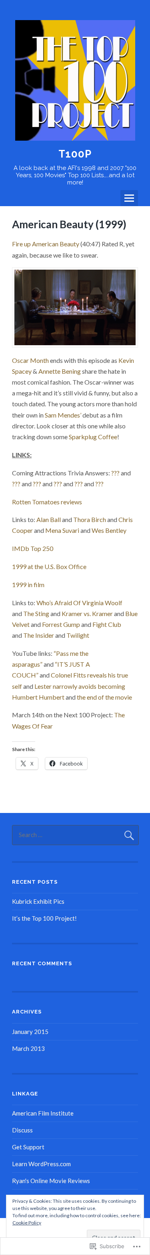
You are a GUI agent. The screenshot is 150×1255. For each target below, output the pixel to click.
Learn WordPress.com (41, 1163)
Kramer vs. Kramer (87, 613)
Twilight (77, 635)
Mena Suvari (62, 530)
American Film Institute (43, 1113)
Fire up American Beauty (45, 244)
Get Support (28, 1147)
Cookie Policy (26, 1223)
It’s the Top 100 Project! (44, 918)
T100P (75, 154)
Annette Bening (59, 371)
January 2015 (30, 1031)
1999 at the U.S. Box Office (49, 566)
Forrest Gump (61, 624)
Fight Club (106, 624)
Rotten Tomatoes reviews (47, 502)
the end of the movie (104, 697)
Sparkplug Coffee (93, 436)
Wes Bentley (109, 530)
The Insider (38, 635)
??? (115, 473)
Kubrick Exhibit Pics (38, 901)
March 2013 (28, 1048)
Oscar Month (30, 360)
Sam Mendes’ (63, 415)
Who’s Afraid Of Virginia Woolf (79, 602)
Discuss (22, 1130)
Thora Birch (89, 519)
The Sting (36, 613)
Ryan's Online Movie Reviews (51, 1180)
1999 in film (28, 584)
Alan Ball (48, 519)
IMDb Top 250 (32, 548)
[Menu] (129, 198)
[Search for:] (75, 834)
